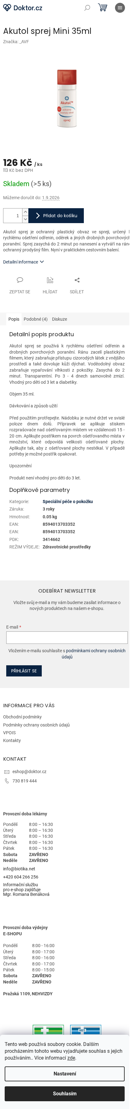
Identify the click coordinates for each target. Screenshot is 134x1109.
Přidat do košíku (60, 216)
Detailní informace (20, 261)
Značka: (16, 41)
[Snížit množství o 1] (25, 219)
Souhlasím (65, 1094)
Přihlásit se (24, 671)
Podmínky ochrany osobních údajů (36, 724)
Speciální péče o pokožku (68, 501)
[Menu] (120, 8)
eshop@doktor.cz (29, 771)
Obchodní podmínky (22, 716)
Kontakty (12, 740)
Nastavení (65, 1074)
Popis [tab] (13, 319)
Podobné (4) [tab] (36, 319)
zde (71, 1058)
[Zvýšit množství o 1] (25, 212)
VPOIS (9, 732)
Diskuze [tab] (59, 319)
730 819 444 (24, 780)
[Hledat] (87, 8)
